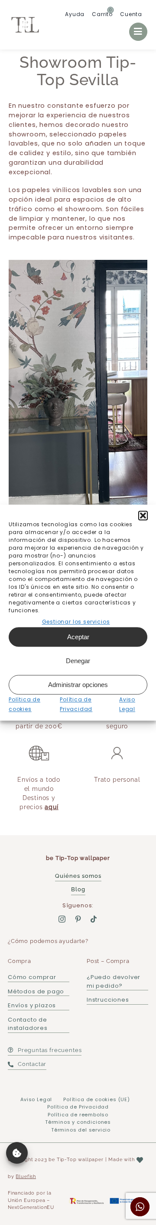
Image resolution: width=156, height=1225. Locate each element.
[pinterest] (78, 919)
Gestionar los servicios (76, 621)
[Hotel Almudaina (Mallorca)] (78, 395)
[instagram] (62, 919)
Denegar (78, 660)
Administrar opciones (78, 684)
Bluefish (26, 1176)
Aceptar (78, 637)
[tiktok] (94, 919)
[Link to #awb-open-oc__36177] (138, 32)
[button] (143, 515)
